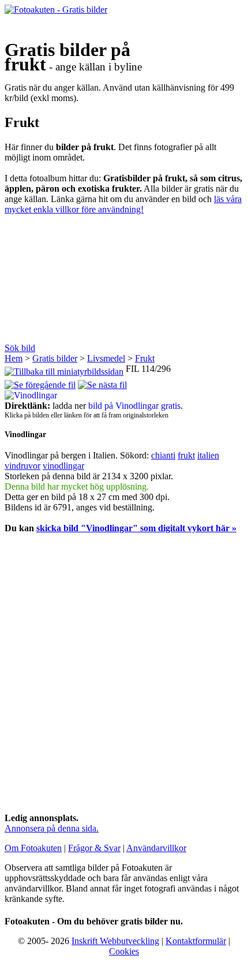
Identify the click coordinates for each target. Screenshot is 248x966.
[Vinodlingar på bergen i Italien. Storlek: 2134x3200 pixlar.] (31, 395)
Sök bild (20, 348)
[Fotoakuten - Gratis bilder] (56, 9)
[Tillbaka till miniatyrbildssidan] (64, 369)
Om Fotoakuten (33, 848)
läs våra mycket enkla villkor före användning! (123, 204)
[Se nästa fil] (102, 382)
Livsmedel (106, 358)
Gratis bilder (54, 358)
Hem (13, 358)
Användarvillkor (156, 848)
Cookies (124, 951)
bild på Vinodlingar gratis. (135, 406)
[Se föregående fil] (40, 382)
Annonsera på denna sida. (52, 828)
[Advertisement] (124, 283)
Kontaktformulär (196, 941)
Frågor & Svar (94, 848)
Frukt (145, 358)
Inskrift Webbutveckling (115, 941)
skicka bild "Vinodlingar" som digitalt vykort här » (136, 528)
